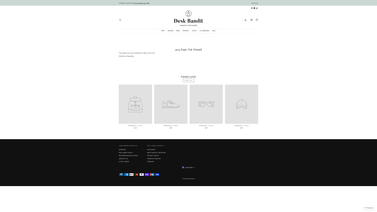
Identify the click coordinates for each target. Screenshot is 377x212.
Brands (170, 31)
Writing (186, 31)
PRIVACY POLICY (153, 155)
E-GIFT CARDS (124, 161)
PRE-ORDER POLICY (126, 152)
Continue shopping (126, 56)
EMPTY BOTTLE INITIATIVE (156, 152)
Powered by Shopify (188, 178)
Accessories (204, 31)
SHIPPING (122, 149)
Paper (194, 31)
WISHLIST (150, 161)
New (163, 31)
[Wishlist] (251, 20)
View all (188, 80)
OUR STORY (151, 149)
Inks (178, 31)
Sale (214, 31)
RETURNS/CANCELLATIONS (128, 155)
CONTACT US (123, 158)
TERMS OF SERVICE (154, 158)
